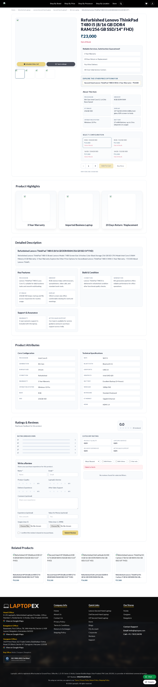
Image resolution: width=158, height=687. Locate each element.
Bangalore (127, 618)
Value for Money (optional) (58, 513)
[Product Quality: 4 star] (30, 483)
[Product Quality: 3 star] (26, 483)
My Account (93, 629)
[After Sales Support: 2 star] (54, 491)
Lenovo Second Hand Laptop (42, 10)
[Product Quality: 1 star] (19, 483)
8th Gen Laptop (74, 10)
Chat (150, 677)
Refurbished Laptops (24, 10)
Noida (125, 611)
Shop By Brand (55, 4)
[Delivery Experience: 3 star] (26, 491)
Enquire (151, 682)
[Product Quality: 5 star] (34, 483)
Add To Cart (106, 166)
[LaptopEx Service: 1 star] (50, 483)
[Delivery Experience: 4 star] (30, 491)
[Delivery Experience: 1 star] (19, 491)
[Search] (121, 3)
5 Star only (134, 461)
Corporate (93, 632)
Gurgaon (126, 614)
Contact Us (58, 618)
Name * (20, 471)
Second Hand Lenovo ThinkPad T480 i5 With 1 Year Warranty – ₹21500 (111, 83)
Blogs (91, 625)
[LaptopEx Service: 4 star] (61, 483)
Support (92, 640)
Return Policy (94, 680)
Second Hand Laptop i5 (60, 10)
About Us (57, 614)
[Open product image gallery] (46, 43)
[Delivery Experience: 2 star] (23, 491)
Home (13, 10)
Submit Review (70, 533)
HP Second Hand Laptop (98, 618)
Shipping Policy (60, 632)
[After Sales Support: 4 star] (61, 491)
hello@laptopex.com (137, 630)
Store (115, 4)
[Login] (152, 4)
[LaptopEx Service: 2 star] (54, 483)
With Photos (108, 461)
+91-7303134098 (134, 634)
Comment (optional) (25, 496)
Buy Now (120, 166)
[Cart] (146, 4)
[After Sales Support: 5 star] (65, 491)
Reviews (92, 636)
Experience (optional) (25, 513)
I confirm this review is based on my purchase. (36, 533)
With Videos (121, 461)
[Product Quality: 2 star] (23, 483)
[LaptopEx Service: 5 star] (65, 483)
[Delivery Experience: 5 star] (34, 491)
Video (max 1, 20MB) (56, 522)
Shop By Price (69, 4)
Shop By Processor (85, 4)
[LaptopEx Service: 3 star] (57, 483)
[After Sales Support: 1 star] (50, 491)
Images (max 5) (23, 522)
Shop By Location (102, 4)
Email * (51, 471)
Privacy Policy (59, 622)
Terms (77, 680)
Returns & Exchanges (62, 629)
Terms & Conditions (61, 625)
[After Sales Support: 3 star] (57, 491)
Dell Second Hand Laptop (99, 614)
